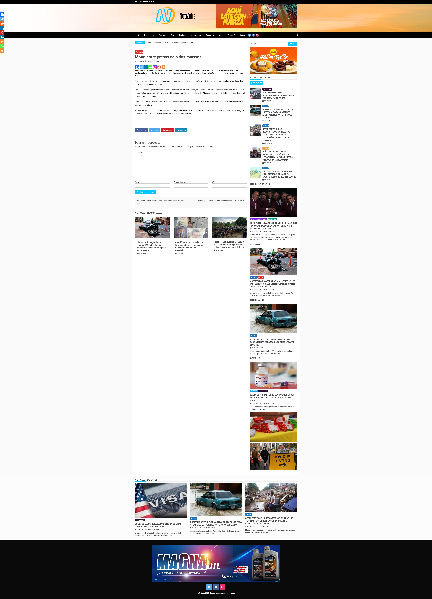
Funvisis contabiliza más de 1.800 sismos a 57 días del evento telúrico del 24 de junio (279, 174)
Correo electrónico (181, 182)
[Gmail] (159, 67)
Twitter (155, 130)
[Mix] (2, 41)
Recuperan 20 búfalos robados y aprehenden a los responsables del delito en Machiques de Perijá (229, 244)
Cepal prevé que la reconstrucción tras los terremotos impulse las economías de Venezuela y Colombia (276, 135)
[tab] (256, 83)
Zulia (172, 35)
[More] (163, 67)
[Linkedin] (146, 67)
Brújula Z (231, 35)
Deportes (210, 35)
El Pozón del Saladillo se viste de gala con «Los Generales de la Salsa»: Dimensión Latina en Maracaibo (273, 226)
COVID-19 (255, 358)
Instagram (222, 587)
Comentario (140, 152)
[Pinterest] (2, 32)
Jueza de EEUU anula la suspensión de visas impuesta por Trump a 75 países (278, 95)
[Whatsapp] (150, 67)
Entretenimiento (260, 184)
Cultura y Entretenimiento (258, 219)
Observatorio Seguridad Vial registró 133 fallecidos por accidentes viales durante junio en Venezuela (272, 284)
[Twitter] (142, 67)
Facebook (142, 130)
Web (214, 182)
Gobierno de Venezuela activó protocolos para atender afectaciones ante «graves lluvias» (273, 342)
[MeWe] (2, 37)
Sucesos (162, 35)
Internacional (196, 35)
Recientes (256, 83)
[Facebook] (137, 67)
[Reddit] (2, 23)
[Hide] (1, 55)
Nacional (182, 35)
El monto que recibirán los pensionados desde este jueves (219, 201)
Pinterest (169, 130)
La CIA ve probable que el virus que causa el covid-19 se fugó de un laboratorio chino (272, 398)
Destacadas (149, 35)
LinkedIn (182, 130)
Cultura (242, 35)
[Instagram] (155, 67)
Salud (221, 35)
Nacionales (257, 300)
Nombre (138, 182)
